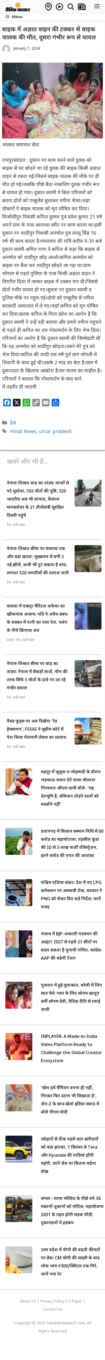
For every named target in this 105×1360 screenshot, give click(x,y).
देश (13, 423)
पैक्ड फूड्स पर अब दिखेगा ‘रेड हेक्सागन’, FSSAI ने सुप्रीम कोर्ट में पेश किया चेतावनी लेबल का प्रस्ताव (36, 730)
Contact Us (52, 1309)
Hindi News (23, 432)
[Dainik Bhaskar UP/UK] (18, 6)
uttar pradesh (55, 432)
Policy (59, 1301)
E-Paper (75, 1301)
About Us (28, 1301)
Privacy (47, 1301)
